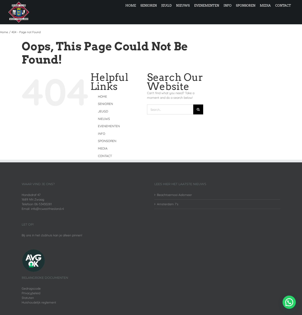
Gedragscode (31, 288)
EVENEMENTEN (109, 126)
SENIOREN (105, 104)
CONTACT (105, 156)
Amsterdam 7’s (167, 204)
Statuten (28, 298)
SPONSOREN (107, 141)
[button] (289, 302)
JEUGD (103, 111)
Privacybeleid (31, 293)
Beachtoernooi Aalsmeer (174, 195)
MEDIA (102, 148)
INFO (101, 134)
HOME (102, 97)
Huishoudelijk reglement (39, 302)
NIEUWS (104, 119)
